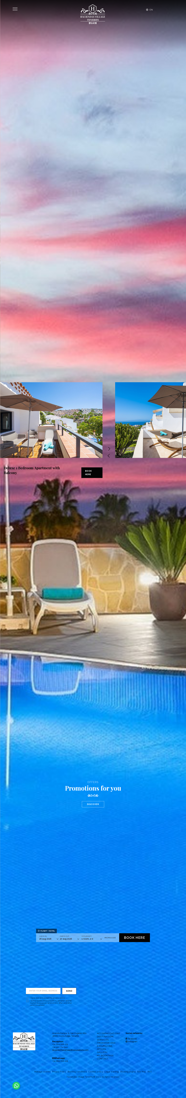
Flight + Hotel (47, 931)
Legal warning (112, 1071)
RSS (150, 1071)
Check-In (43, 936)
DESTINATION (105, 1036)
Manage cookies (42, 1071)
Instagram (132, 1041)
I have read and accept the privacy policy (47, 998)
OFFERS (101, 1049)
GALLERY (102, 1052)
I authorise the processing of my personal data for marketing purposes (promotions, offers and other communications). (51, 1003)
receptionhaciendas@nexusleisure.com (70, 1050)
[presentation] (109, 456)
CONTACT (103, 1058)
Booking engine (128, 1071)
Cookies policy (95, 1071)
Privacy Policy (59, 1071)
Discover (93, 804)
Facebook (132, 1039)
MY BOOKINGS (105, 1055)
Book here (88, 473)
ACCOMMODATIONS (108, 1033)
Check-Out (64, 936)
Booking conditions (77, 1071)
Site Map (141, 1071)
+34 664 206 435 (60, 1061)
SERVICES (103, 1039)
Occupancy (87, 936)
